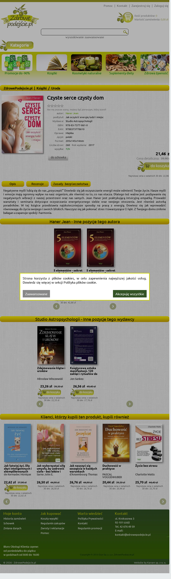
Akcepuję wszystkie (129, 294)
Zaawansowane (36, 294)
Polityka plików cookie (80, 282)
